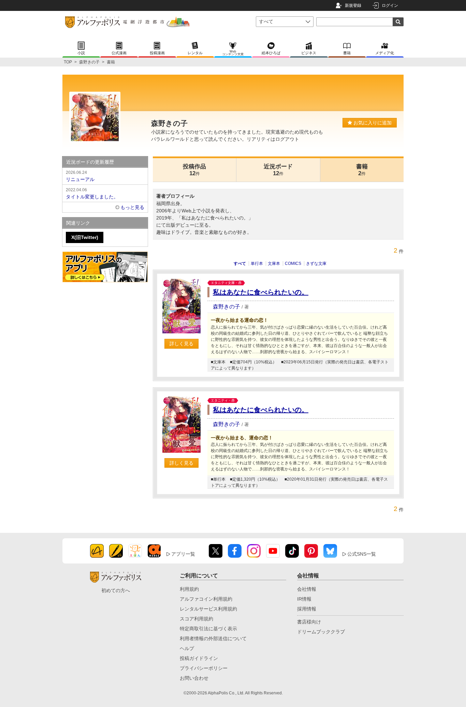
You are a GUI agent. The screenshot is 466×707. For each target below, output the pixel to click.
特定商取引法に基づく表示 (208, 628)
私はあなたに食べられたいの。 (260, 292)
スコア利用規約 (196, 618)
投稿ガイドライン (199, 658)
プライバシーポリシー (204, 668)
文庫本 (274, 263)
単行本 (257, 263)
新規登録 (353, 5)
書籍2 (362, 170)
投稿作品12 (194, 170)
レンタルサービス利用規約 (208, 609)
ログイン (390, 5)
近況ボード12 (278, 170)
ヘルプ (187, 648)
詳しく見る (181, 343)
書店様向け (309, 622)
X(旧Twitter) (84, 237)
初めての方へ (115, 590)
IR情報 (304, 599)
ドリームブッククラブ (321, 631)
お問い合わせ (194, 678)
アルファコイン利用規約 (206, 599)
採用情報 (306, 609)
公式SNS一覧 (361, 554)
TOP (68, 62)
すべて (240, 263)
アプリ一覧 (183, 554)
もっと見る (132, 207)
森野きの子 (89, 62)
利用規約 (189, 589)
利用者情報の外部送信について (213, 638)
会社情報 (306, 589)
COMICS (293, 263)
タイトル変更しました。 (92, 193)
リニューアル (80, 176)
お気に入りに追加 (372, 122)
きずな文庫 (316, 263)
